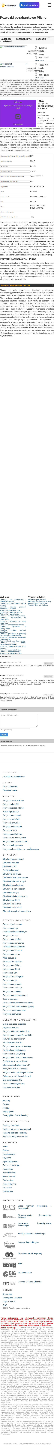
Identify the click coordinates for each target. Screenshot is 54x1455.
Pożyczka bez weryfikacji (14, 1054)
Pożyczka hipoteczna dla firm (10, 653)
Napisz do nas (9, 1301)
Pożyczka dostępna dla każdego (17, 1046)
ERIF (20, 1264)
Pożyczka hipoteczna (12, 826)
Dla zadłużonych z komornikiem (17, 911)
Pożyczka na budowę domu (15, 995)
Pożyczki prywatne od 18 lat (10, 610)
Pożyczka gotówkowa (12, 834)
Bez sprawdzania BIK (12, 1080)
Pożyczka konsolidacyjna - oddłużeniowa (21, 849)
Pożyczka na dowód (12, 815)
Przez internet (9, 1176)
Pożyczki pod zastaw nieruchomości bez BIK (13, 643)
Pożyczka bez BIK (11, 804)
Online (6, 1150)
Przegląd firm (9, 1111)
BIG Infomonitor (25, 1272)
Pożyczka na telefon (12, 939)
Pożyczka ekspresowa (13, 845)
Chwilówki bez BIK (11, 863)
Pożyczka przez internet (13, 808)
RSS (5, 1305)
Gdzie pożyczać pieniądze (14, 1024)
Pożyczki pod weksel (12, 1014)
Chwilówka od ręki (11, 892)
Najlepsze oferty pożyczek (37, 603)
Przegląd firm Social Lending (15, 1115)
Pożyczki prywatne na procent (11, 612)
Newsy (6, 1104)
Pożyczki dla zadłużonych (14, 838)
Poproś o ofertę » (29, 5)
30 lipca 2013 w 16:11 (14, 662)
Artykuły (6, 1100)
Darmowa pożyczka (11, 1087)
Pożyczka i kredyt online (13, 1084)
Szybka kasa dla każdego (14, 1050)
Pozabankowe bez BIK (13, 1042)
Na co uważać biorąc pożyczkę (39, 601)
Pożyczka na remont (12, 991)
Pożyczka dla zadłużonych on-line (18, 1072)
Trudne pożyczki (10, 999)
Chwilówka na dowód (12, 874)
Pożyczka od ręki (10, 928)
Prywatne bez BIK (11, 1028)
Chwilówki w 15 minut (12, 907)
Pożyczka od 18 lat (11, 969)
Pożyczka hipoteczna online (10, 652)
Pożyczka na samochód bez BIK (17, 1035)
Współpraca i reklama (12, 1298)
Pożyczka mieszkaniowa (14, 947)
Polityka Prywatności (26, 1444)
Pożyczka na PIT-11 (12, 965)
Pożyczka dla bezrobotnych (15, 932)
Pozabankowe (9, 1154)
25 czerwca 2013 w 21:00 (14, 675)
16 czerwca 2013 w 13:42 (17, 694)
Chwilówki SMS (9, 866)
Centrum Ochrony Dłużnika (29, 1282)
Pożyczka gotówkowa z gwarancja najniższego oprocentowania (13, 634)
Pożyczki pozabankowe (13, 800)
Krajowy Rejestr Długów (28, 1242)
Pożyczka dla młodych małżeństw (18, 1003)
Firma (5, 1146)
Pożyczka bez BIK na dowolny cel (18, 1057)
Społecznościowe (10, 1161)
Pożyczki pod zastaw (12, 924)
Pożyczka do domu (11, 954)
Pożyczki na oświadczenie (14, 1010)
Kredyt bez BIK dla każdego (15, 1069)
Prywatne (7, 1158)
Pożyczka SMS (10, 830)
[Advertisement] (27, 468)
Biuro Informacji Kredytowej (30, 1253)
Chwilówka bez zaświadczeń (15, 878)
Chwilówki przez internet (13, 859)
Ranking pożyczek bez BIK (15, 1133)
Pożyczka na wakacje (12, 988)
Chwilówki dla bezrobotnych (15, 896)
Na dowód (7, 1188)
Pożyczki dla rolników (12, 961)
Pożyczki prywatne (11, 823)
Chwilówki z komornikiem (14, 889)
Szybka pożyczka (11, 811)
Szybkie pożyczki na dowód (15, 1061)
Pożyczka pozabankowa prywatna (12, 616)
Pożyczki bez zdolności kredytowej (18, 1006)
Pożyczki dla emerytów (13, 976)
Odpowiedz (48, 663)
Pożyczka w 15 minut (12, 950)
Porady (6, 1108)
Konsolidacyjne (9, 1184)
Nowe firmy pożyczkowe (37, 600)
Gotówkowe (8, 1191)
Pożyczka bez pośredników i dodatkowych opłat (13, 600)
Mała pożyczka (9, 958)
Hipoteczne (8, 1169)
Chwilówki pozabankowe (13, 885)
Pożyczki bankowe (11, 1165)
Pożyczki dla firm (10, 935)
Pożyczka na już (10, 980)
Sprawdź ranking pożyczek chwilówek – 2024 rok (13, 608)
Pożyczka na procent (12, 984)
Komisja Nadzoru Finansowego (31, 1234)
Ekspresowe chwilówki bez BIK (16, 1065)
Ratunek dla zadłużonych (14, 1039)
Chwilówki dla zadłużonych (14, 881)
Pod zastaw (8, 1180)
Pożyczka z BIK (10, 973)
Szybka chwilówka (11, 870)
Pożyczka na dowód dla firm (10, 650)
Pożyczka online (10, 787)
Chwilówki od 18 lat (11, 900)
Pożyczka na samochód (13, 943)
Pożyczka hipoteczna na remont (12, 625)
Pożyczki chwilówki (11, 819)
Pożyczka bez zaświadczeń (15, 841)
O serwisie (7, 1294)
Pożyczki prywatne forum (9, 614)
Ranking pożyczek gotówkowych (17, 1129)
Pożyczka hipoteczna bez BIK (16, 1031)
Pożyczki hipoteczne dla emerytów (12, 641)
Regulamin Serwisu (10, 1444)
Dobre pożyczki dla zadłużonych (17, 1076)
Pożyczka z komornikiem (14, 777)
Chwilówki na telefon (12, 904)
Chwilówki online (10, 790)
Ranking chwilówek (11, 1125)
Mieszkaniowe (9, 1173)
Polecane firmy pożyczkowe (38, 605)
